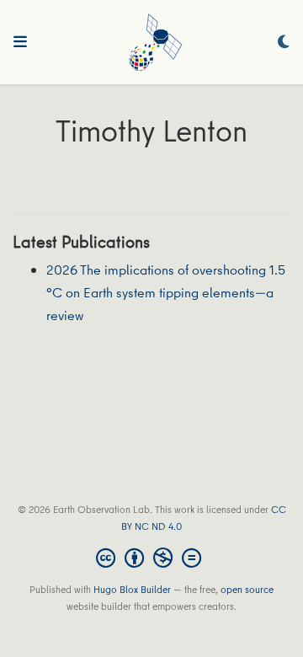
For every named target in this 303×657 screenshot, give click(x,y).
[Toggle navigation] (20, 42)
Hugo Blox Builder (132, 589)
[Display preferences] (284, 42)
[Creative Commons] (152, 558)
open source (247, 589)
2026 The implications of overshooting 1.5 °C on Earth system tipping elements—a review (165, 291)
